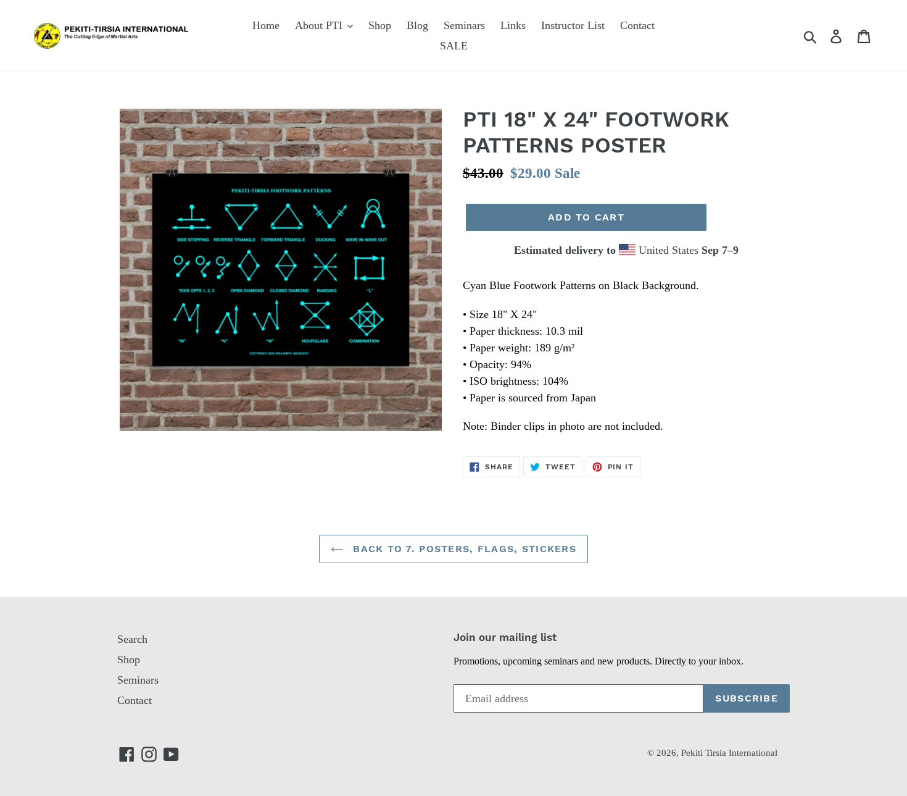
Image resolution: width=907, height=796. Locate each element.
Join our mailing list (505, 637)
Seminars (464, 25)
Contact (637, 25)
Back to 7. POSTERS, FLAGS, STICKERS (462, 549)
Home (266, 25)
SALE (454, 46)
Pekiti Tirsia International (729, 753)
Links (513, 25)
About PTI (320, 25)
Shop (379, 25)
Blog (417, 25)
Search (132, 639)
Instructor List (573, 25)
